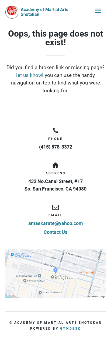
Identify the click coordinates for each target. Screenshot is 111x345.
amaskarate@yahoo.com (55, 223)
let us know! (29, 75)
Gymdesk (70, 328)
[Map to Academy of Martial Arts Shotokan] (55, 273)
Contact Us (55, 232)
